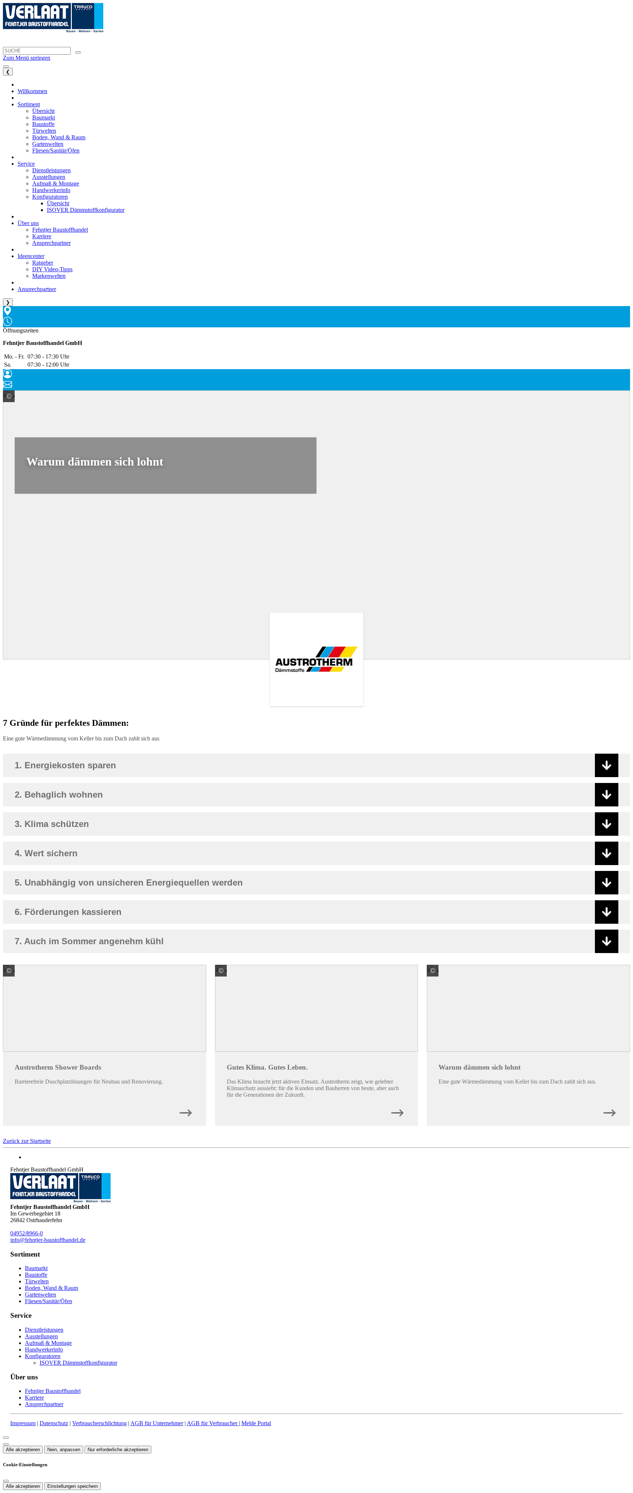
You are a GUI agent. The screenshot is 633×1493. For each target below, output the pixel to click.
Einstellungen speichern (72, 1486)
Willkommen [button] (32, 91)
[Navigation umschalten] (6, 66)
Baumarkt (36, 1268)
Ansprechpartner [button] (51, 243)
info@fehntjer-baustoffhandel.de (47, 1240)
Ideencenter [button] (31, 256)
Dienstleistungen (44, 1330)
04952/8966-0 (26, 1233)
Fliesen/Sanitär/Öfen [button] (55, 150)
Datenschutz (54, 1423)
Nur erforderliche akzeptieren (118, 1449)
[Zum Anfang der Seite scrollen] (6, 1444)
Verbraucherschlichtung (99, 1423)
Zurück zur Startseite (27, 1141)
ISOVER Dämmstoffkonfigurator (78, 1363)
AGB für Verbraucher (213, 1423)
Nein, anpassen (63, 1449)
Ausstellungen (41, 1336)
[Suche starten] (78, 52)
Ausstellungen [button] (48, 177)
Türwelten (37, 1281)
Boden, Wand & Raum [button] (58, 137)
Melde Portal (256, 1423)
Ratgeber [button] (42, 263)
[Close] (6, 1438)
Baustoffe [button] (43, 124)
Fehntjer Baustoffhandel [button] (60, 230)
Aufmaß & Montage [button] (55, 183)
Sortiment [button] (29, 104)
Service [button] (26, 164)
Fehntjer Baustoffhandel (53, 1391)
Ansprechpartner (44, 1404)
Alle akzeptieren (23, 1449)
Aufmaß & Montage (48, 1343)
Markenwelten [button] (49, 276)
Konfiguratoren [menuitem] (50, 197)
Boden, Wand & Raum (51, 1288)
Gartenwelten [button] (47, 144)
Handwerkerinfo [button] (51, 190)
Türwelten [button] (44, 131)
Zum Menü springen (26, 58)
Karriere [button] (41, 236)
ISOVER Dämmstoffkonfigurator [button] (86, 210)
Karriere (34, 1397)
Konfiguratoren (42, 1356)
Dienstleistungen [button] (51, 170)
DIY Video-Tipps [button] (52, 269)
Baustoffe (36, 1275)
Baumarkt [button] (43, 117)
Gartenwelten (40, 1294)
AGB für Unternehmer (156, 1423)
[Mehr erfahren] (186, 1111)
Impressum (23, 1423)
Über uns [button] (28, 223)
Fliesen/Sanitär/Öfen (48, 1301)
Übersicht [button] (43, 111)
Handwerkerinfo (44, 1349)
